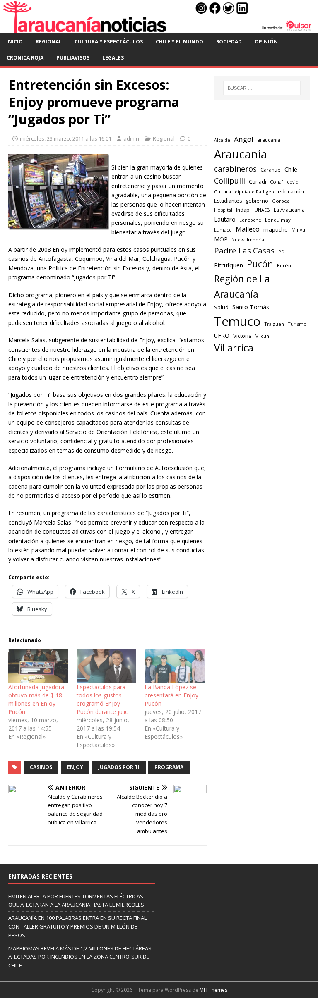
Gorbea (281, 201)
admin (131, 138)
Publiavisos (72, 57)
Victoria (242, 335)
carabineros (235, 169)
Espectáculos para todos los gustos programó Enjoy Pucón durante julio (103, 699)
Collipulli (229, 181)
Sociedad (229, 41)
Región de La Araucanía (242, 286)
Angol (243, 139)
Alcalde (222, 140)
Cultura (222, 192)
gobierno (257, 200)
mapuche (275, 229)
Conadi (257, 181)
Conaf (276, 182)
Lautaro (225, 219)
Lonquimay (278, 220)
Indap (243, 209)
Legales (113, 57)
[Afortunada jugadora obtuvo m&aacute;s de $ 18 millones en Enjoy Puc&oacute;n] (38, 666)
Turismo (297, 324)
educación (291, 191)
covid (293, 182)
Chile (290, 169)
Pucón (260, 264)
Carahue (270, 169)
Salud (221, 307)
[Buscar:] (262, 88)
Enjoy (75, 767)
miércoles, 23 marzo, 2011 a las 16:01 (65, 138)
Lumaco (223, 230)
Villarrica (233, 347)
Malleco (248, 229)
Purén (284, 265)
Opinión (266, 41)
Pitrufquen (228, 265)
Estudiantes (228, 200)
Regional (49, 41)
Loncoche (250, 220)
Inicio (14, 41)
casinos (41, 767)
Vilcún (262, 336)
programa (168, 767)
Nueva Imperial (248, 239)
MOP (221, 239)
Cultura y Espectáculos (109, 41)
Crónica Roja (25, 57)
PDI (282, 251)
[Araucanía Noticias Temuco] (159, 28)
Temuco (237, 321)
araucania (268, 139)
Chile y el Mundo (179, 41)
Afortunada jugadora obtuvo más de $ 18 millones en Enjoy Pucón (36, 699)
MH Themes (213, 989)
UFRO (221, 335)
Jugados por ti (119, 767)
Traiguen (274, 324)
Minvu (298, 230)
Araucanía (240, 154)
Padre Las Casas (244, 250)
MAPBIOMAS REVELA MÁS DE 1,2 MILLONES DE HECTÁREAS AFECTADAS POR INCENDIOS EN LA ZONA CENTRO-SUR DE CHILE (80, 957)
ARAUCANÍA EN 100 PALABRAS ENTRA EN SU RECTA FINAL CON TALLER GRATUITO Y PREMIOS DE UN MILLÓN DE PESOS (77, 926)
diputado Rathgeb (254, 192)
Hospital (223, 210)
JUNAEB (261, 210)
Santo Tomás (250, 307)
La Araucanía (289, 209)
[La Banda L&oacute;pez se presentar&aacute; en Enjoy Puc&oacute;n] (175, 666)
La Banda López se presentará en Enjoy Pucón (171, 695)
